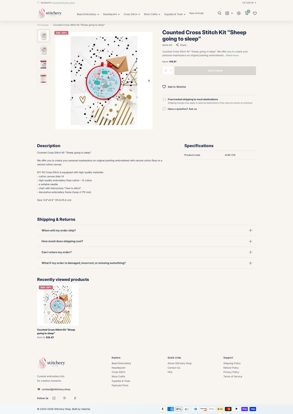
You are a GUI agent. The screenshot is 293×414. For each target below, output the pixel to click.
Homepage (43, 24)
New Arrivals (196, 13)
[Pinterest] (64, 398)
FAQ (170, 371)
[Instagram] (54, 398)
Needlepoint (118, 367)
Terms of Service (232, 376)
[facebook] (75, 398)
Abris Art (167, 44)
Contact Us (174, 367)
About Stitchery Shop (180, 363)
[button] (172, 67)
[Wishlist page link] (255, 14)
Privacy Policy (231, 371)
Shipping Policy (232, 363)
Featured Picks (120, 385)
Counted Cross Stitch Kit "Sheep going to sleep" (56, 331)
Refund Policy (231, 367)
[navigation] (43, 35)
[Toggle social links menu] (229, 13)
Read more (232, 55)
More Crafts (118, 376)
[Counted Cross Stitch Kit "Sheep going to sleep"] (58, 304)
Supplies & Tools (121, 380)
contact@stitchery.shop (63, 2)
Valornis (85, 408)
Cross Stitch (118, 371)
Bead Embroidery (121, 363)
